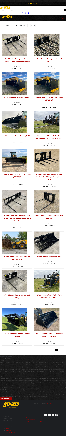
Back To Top (47, 425)
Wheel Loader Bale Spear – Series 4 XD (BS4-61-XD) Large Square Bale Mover (49, 177)
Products (28, 421)
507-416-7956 (34, 3)
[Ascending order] (16, 25)
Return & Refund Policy (10, 432)
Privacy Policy (8, 430)
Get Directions (6, 415)
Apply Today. (57, 413)
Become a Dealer (30, 423)
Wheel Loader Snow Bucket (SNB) (17, 136)
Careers (41, 421)
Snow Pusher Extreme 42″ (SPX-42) (17, 97)
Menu (63, 18)
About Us (28, 414)
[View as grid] (31, 25)
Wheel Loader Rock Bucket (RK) (49, 256)
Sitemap (7, 428)
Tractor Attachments (30, 419)
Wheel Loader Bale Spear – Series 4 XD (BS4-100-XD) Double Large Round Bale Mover (17, 218)
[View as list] (34, 25)
